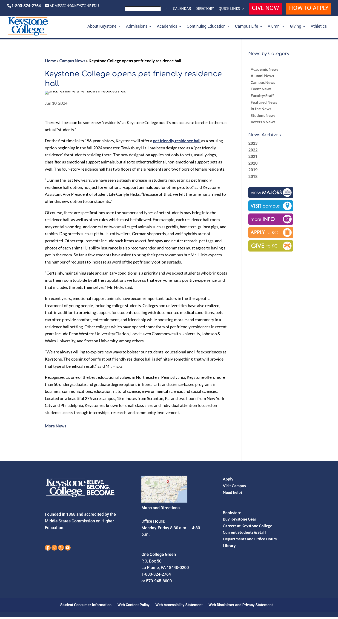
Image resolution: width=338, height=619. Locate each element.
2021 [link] (253, 156)
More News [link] (55, 425)
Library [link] (229, 545)
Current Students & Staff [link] (244, 532)
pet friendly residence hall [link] (177, 140)
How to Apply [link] (308, 8)
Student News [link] (263, 115)
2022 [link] (253, 150)
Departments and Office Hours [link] (250, 538)
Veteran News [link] (263, 121)
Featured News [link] (264, 102)
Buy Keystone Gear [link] (239, 519)
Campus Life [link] (246, 27)
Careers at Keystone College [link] (247, 525)
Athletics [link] (319, 27)
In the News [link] (261, 108)
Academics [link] (167, 27)
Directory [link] (204, 9)
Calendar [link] (182, 9)
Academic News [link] (264, 69)
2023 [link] (253, 143)
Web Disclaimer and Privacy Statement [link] (241, 605)
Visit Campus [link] (234, 485)
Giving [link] (295, 27)
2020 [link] (253, 163)
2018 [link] (253, 176)
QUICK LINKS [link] (229, 9)
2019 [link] (253, 169)
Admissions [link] (136, 27)
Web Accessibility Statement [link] (179, 605)
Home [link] (50, 60)
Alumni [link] (274, 27)
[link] (146, 10)
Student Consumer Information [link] (86, 605)
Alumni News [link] (262, 75)
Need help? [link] (232, 492)
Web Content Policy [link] (133, 605)
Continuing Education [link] (206, 27)
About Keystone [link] (102, 27)
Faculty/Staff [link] (262, 95)
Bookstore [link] (232, 512)
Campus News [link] (72, 60)
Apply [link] (228, 479)
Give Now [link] (265, 8)
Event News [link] (261, 88)
